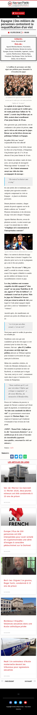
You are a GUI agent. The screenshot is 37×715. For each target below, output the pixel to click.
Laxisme (8, 54)
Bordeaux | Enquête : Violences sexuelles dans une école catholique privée (18, 624)
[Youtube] (25, 702)
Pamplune (8, 56)
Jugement (25, 51)
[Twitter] (15, 702)
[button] (18, 9)
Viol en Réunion (21, 59)
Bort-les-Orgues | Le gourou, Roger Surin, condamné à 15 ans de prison (18, 583)
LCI (12, 448)
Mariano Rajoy (26, 54)
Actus (13, 41)
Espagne (5, 51)
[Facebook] (10, 702)
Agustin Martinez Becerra (14, 47)
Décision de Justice (25, 49)
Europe (11, 51)
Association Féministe (12, 49)
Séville (13, 59)
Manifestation (16, 54)
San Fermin (28, 56)
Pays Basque (16, 56)
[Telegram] (20, 702)
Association (26, 47)
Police (22, 56)
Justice (31, 51)
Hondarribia (17, 51)
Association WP (21, 41)
